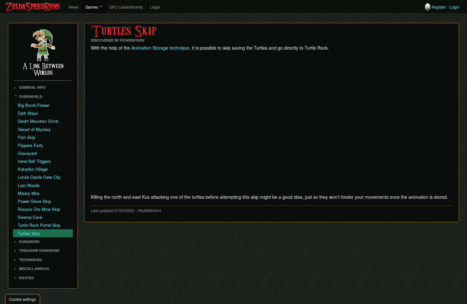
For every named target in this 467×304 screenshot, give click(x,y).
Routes (26, 277)
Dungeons (29, 241)
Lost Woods (29, 185)
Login (454, 7)
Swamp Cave (30, 217)
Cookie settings (22, 299)
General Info (32, 87)
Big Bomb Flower (33, 105)
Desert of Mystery (34, 129)
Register (438, 7)
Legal (155, 7)
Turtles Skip (29, 233)
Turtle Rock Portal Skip (39, 225)
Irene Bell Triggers (34, 161)
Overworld (30, 96)
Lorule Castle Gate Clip (39, 177)
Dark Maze (28, 113)
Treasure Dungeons (39, 250)
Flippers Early (30, 145)
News (73, 7)
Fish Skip (26, 137)
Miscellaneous (34, 268)
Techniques (30, 259)
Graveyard (27, 153)
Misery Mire (28, 193)
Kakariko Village (33, 169)
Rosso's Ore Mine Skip (39, 209)
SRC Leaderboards (126, 7)
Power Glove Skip (34, 201)
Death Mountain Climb (38, 121)
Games (91, 7)
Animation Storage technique (160, 48)
